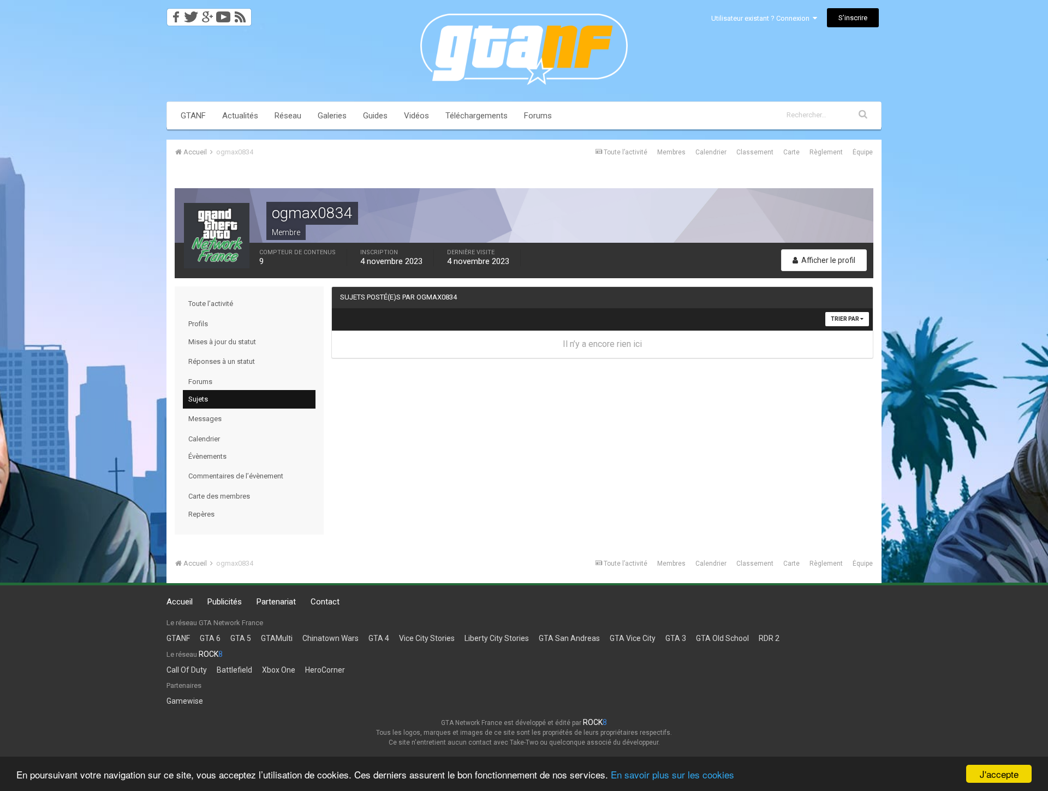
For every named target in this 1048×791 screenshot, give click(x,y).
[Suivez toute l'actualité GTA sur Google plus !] (207, 14)
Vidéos (416, 116)
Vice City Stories (427, 638)
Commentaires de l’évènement (235, 476)
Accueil (179, 602)
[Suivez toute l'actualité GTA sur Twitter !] (191, 14)
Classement (754, 152)
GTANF (193, 116)
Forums (538, 116)
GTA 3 (675, 638)
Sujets (198, 399)
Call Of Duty (186, 670)
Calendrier (711, 152)
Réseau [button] (288, 116)
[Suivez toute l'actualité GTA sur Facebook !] (174, 14)
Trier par (845, 319)
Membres (671, 152)
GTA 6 (210, 638)
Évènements (207, 456)
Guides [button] (375, 116)
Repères (201, 514)
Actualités (240, 116)
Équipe (863, 152)
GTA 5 (240, 638)
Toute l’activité (210, 303)
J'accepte (999, 774)
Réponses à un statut (221, 361)
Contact (325, 602)
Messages (205, 419)
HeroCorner (325, 670)
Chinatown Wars (330, 638)
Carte (791, 152)
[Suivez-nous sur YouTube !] (224, 14)
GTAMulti (277, 638)
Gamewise (184, 701)
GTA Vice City (633, 638)
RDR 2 (769, 638)
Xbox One (278, 670)
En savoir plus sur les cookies (672, 774)
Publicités (224, 602)
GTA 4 (378, 638)
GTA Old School (722, 638)
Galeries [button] (332, 116)
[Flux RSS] (242, 14)
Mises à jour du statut (222, 342)
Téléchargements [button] (476, 116)
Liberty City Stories (497, 638)
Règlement (826, 152)
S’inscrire (852, 18)
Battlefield (234, 670)
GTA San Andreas (569, 638)
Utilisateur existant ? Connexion (762, 18)
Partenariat (276, 602)
